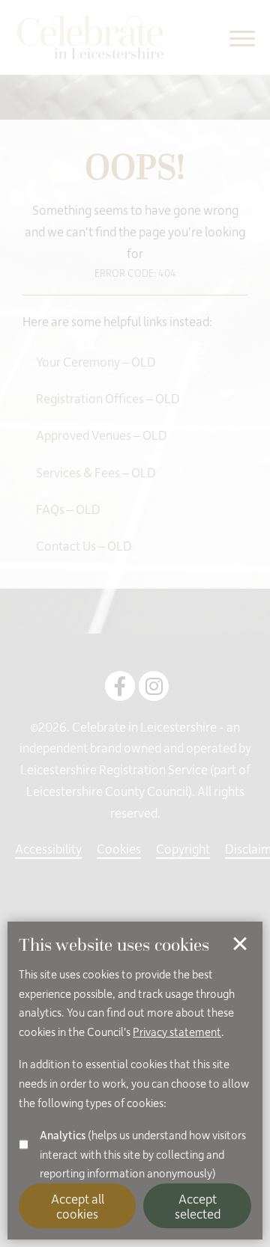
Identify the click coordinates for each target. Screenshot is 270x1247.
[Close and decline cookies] (240, 944)
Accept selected (197, 1206)
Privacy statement (177, 1031)
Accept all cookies (77, 1206)
